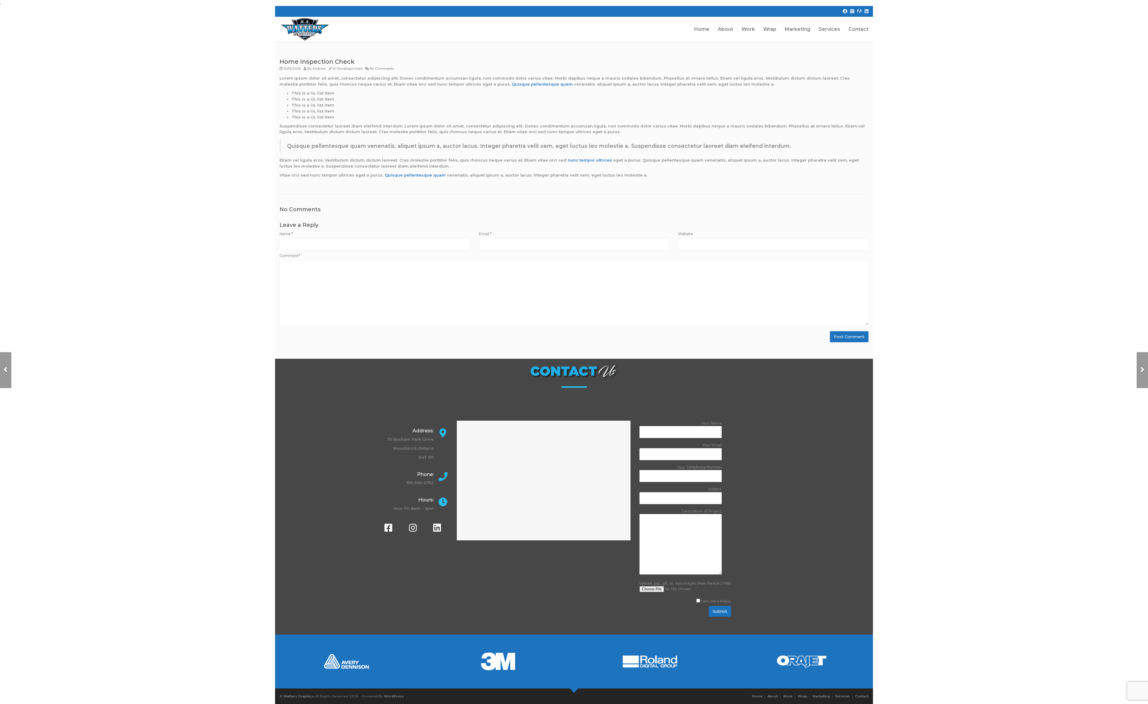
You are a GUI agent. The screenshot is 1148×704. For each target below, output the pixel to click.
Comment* (290, 255)
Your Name (712, 423)
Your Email (712, 445)
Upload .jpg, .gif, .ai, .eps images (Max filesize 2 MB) (685, 592)
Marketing (797, 29)
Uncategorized (349, 68)
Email (485, 234)
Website (685, 234)
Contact (858, 29)
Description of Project (702, 511)
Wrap (769, 29)
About (725, 29)
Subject (715, 489)
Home (701, 29)
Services (829, 29)
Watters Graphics (298, 696)
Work (748, 29)
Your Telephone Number (699, 467)
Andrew (319, 68)
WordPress (394, 696)
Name (286, 234)
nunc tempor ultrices (590, 160)
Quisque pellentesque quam (542, 84)
